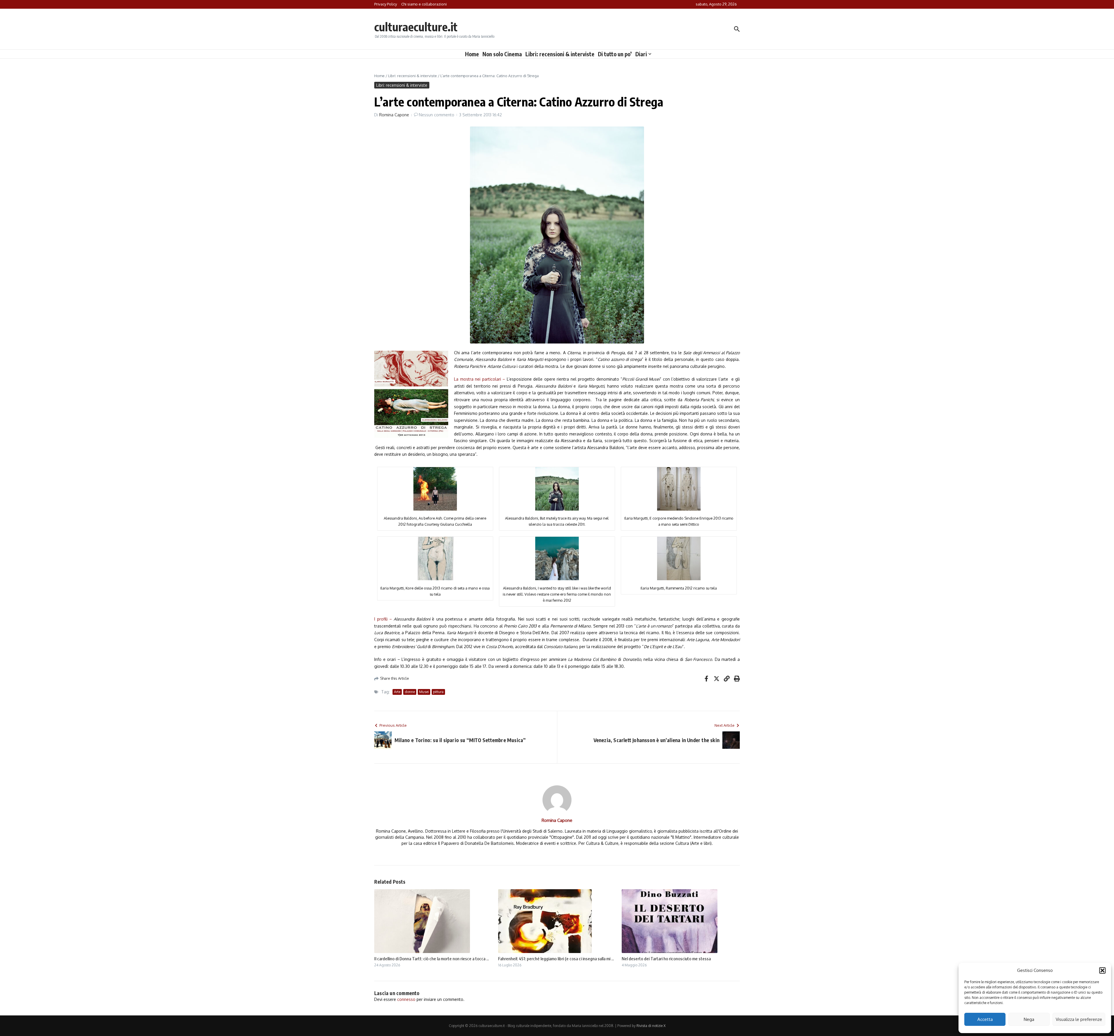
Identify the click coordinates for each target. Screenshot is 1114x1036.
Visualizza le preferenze (1079, 1019)
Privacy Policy (385, 4)
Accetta (985, 1019)
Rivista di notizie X (650, 1026)
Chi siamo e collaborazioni (424, 4)
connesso (406, 999)
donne (410, 692)
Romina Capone (394, 114)
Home (472, 53)
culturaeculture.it (415, 26)
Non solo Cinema (502, 53)
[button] (1102, 970)
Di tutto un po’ (615, 53)
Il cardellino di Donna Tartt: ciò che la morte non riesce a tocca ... (431, 958)
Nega (1029, 1019)
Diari (641, 53)
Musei (424, 692)
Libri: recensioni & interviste (559, 53)
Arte (397, 692)
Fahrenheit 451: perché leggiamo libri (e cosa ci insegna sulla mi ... (556, 958)
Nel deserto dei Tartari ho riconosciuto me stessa (666, 958)
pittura (438, 692)
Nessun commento (436, 114)
